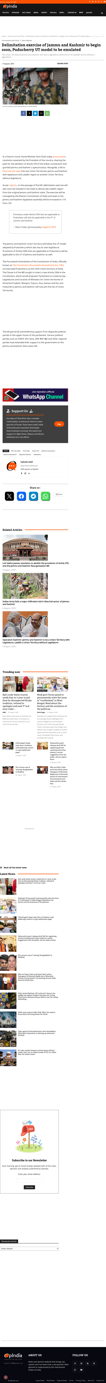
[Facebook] (89, 1)
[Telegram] (35, 113)
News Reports (27, 40)
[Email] (41, 113)
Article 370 (35, 451)
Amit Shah (26, 451)
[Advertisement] (15, 806)
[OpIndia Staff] (11, 467)
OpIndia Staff (62, 63)
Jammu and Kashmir (10, 454)
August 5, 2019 (49, 227)
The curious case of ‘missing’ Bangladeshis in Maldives (24, 770)
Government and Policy (16, 36)
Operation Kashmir (25, 454)
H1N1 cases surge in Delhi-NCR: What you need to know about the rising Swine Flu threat (36, 1013)
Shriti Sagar (41, 712)
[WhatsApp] (101, 1)
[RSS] (95, 1)
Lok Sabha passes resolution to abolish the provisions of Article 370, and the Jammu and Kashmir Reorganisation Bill (36, 564)
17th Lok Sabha (15, 451)
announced (58, 156)
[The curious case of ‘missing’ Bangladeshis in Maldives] (8, 770)
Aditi (4, 712)
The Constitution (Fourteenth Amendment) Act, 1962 (38, 265)
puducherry (37, 454)
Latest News (7, 874)
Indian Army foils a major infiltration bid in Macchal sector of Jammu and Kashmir (36, 603)
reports (13, 185)
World (5, 691)
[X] (98, 1)
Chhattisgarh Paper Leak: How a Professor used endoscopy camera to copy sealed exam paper (24, 748)
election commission (48, 451)
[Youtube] (104, 1)
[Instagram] (92, 1)
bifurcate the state (12, 171)
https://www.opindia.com (29, 466)
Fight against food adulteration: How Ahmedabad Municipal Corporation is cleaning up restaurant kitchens (36, 1033)
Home (4, 36)
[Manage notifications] (6, 1377)
